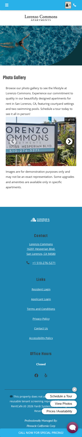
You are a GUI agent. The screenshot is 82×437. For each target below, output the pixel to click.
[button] (68, 5)
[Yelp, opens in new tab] (45, 376)
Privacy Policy (41, 318)
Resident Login (41, 289)
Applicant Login (41, 299)
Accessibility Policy (41, 338)
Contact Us (41, 328)
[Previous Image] (12, 141)
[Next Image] (69, 141)
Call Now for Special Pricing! (41, 433)
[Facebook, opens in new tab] (36, 376)
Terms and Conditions (41, 309)
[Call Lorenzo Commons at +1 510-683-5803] (75, 5)
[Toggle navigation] (6, 5)
